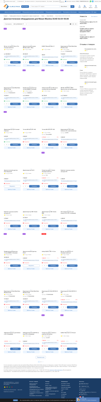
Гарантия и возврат (65, 385)
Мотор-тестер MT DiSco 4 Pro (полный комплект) (11, 47)
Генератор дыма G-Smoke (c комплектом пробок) (49, 333)
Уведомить (12, 186)
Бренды (47, 395)
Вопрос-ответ (48, 385)
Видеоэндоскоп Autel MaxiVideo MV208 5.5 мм (69, 47)
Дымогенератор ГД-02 (28, 170)
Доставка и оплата (65, 383)
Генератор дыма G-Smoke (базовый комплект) (48, 171)
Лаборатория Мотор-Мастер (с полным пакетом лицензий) (50, 88)
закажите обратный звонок (56, 370)
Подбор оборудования (50, 393)
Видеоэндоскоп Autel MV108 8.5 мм (50, 292)
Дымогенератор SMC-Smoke (30, 211)
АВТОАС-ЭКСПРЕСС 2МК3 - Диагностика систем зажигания (69, 88)
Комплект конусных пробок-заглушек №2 (68, 171)
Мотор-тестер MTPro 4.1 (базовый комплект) (67, 252)
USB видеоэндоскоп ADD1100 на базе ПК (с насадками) (31, 333)
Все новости (94, 16)
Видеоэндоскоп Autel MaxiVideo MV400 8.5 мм (12, 292)
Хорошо (15, 400)
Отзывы (63, 397)
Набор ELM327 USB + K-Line (49, 251)
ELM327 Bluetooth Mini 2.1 (48, 46)
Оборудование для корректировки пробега (33, 12)
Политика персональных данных (10, 389)
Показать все (40, 357)
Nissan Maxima (50, 15)
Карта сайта (20, 389)
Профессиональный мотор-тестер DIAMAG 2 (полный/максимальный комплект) (30, 88)
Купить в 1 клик (12, 65)
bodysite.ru (12, 391)
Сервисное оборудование (84, 12)
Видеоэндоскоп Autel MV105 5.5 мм (69, 292)
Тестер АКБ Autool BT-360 (48, 129)
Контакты (47, 383)
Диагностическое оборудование (13, 12)
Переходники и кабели (34, 391)
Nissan (43, 15)
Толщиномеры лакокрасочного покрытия (36, 393)
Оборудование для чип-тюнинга (53, 12)
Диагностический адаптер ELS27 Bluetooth (11, 171)
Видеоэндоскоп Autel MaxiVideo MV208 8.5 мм (12, 88)
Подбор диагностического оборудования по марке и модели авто (24, 15)
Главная (5, 15)
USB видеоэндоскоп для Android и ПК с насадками (12, 333)
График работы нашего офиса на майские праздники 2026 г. (87, 30)
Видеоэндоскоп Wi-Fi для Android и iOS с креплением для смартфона (69, 130)
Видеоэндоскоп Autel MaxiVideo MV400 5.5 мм (31, 292)
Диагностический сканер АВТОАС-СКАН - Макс (29, 47)
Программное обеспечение (70, 12)
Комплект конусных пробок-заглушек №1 (11, 212)
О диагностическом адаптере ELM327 (52, 391)
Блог (62, 390)
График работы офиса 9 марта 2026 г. (87, 37)
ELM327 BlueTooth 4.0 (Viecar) (68, 332)
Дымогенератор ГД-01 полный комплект (11, 130)
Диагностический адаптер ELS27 (29, 252)
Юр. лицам (49, 1)
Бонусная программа (66, 387)
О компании (64, 394)
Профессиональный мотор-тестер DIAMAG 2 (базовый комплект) (11, 252)
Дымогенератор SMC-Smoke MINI (49, 212)
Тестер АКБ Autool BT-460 (29, 129)
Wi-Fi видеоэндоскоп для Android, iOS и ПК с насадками (68, 212)
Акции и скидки (64, 388)
